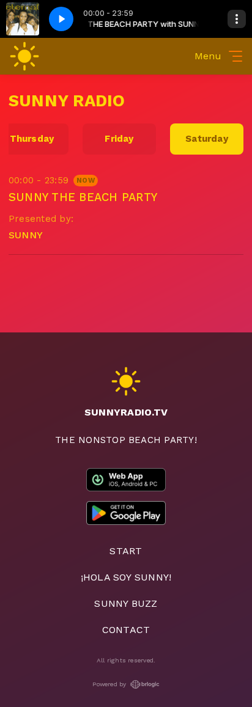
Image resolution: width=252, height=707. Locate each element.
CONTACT (126, 630)
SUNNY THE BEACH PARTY (83, 197)
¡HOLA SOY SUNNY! (126, 577)
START (125, 551)
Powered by (109, 684)
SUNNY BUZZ (125, 603)
